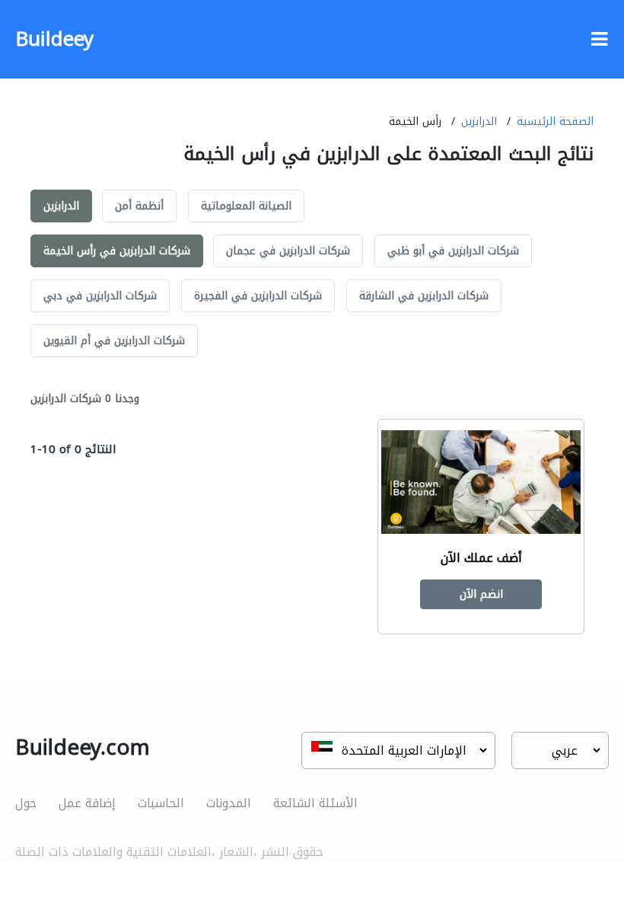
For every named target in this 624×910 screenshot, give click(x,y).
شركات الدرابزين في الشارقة (424, 296)
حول (26, 803)
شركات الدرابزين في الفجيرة (258, 296)
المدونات (228, 803)
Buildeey (54, 39)
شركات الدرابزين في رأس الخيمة (116, 251)
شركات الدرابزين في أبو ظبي (453, 251)
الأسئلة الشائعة (315, 803)
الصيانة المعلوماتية (246, 206)
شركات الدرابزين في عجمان (288, 251)
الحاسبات (161, 803)
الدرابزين (479, 121)
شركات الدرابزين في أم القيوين (114, 340)
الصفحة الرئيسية (555, 121)
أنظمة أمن (139, 206)
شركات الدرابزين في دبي (100, 296)
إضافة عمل (87, 803)
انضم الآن (481, 594)
